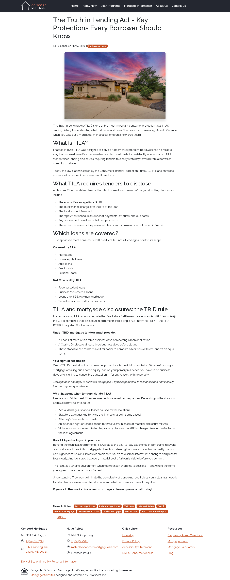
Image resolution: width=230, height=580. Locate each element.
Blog (170, 553)
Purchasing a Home (97, 46)
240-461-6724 (35, 541)
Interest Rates (146, 506)
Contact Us (179, 5)
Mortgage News (178, 541)
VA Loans (129, 506)
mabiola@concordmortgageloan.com (94, 547)
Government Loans (88, 511)
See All (61, 517)
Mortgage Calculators (181, 547)
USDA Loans (131, 511)
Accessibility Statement (137, 547)
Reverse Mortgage (64, 511)
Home (75, 5)
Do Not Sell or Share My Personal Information (49, 561)
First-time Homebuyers (154, 511)
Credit (161, 506)
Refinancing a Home (109, 506)
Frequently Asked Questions (185, 535)
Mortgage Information (138, 5)
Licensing (128, 535)
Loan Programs (110, 5)
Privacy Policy (131, 541)
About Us (162, 5)
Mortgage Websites (43, 575)
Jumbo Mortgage (112, 511)
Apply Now (90, 5)
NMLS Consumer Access (137, 553)
